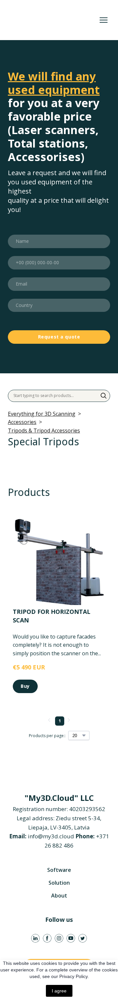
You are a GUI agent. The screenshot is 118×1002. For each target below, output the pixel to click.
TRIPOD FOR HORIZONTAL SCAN (51, 616)
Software (59, 870)
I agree (59, 990)
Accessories (22, 422)
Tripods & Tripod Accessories (44, 430)
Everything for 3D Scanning (41, 413)
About (59, 895)
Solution (59, 882)
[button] (104, 396)
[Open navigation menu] (103, 20)
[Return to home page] (52, 20)
